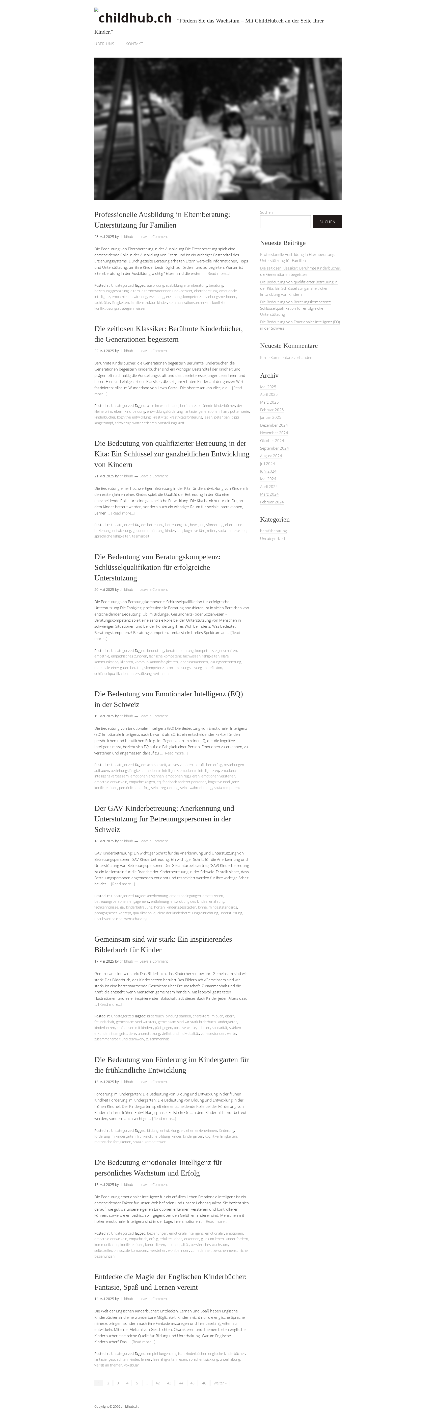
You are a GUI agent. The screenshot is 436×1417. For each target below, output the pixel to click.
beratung (216, 285)
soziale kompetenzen (149, 1141)
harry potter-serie (235, 411)
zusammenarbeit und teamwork (119, 1039)
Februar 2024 (272, 501)
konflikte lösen (105, 787)
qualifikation (142, 913)
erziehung (156, 296)
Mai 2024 (268, 478)
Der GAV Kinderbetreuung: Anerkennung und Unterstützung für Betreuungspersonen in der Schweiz (164, 819)
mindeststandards (223, 907)
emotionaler (214, 1233)
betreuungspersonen (111, 901)
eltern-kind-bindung (129, 411)
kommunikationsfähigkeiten (156, 661)
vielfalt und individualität (180, 1033)
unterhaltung (230, 1359)
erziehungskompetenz (183, 296)
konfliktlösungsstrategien (114, 308)
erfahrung (216, 901)
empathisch (138, 1238)
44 (181, 1383)
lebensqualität (178, 1244)
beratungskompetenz (196, 650)
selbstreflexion (106, 1250)
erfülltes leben (171, 1238)
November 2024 (274, 432)
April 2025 (269, 394)
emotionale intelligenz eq (199, 770)
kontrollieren (155, 1244)
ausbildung (155, 285)
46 (204, 1383)
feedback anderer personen (184, 781)
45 (192, 1383)
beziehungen (157, 1233)
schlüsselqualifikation (111, 673)
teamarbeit (140, 536)
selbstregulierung (164, 787)
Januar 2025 (270, 417)
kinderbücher (104, 417)
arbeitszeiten (213, 895)
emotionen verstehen (218, 776)
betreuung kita (176, 524)
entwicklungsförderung (165, 411)
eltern (135, 290)
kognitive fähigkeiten (200, 530)
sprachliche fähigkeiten (112, 536)
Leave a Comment (154, 236)
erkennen (191, 1238)
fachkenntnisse (106, 907)
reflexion (215, 667)
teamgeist (119, 1033)
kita (179, 530)
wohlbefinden (178, 1250)
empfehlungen (158, 1353)
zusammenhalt (157, 1039)
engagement (139, 901)
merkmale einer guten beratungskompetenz (129, 667)
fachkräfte (102, 302)
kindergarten (193, 1136)
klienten (126, 661)
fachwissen (192, 656)
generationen (209, 411)
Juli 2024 (267, 463)
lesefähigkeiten (165, 1359)
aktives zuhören (180, 764)
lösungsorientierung (225, 661)
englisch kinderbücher (189, 1353)
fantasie (190, 411)
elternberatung (205, 290)
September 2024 (274, 448)
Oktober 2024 (272, 440)
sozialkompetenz (227, 787)
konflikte (219, 302)
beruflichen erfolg (208, 764)
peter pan (222, 417)
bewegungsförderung (206, 524)
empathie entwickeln (110, 781)
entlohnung (160, 901)
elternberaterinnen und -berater (167, 290)
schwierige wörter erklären (136, 423)
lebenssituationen (194, 661)
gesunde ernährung (148, 530)
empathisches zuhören (129, 656)
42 (158, 1383)
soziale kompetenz (134, 1250)
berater (172, 650)
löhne (202, 907)
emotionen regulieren (183, 776)
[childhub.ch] (133, 17)
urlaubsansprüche (108, 918)
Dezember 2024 (274, 425)
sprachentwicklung (203, 1359)
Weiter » (220, 1383)
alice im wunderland (162, 405)
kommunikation (106, 1244)
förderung (226, 1130)
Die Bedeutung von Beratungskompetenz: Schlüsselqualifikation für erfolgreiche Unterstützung (157, 567)
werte (231, 1033)
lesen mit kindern (139, 1027)
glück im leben (212, 1238)
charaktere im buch (208, 1016)
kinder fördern (237, 1238)
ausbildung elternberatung (186, 285)
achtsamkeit (156, 764)
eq (159, 781)
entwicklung (137, 296)
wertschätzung (135, 918)
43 (169, 1383)
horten (159, 907)
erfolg (153, 1238)
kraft (120, 1027)
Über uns (104, 43)
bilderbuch (155, 1016)
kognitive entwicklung (134, 417)
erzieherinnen (206, 1130)
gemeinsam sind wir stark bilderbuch (187, 1021)
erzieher (187, 1130)
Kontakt (134, 43)
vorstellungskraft (171, 423)
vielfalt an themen (108, 1365)
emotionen (234, 1233)
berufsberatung (273, 530)
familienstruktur (143, 302)
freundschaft (104, 1021)
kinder (162, 302)
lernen (146, 1359)
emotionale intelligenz (161, 770)
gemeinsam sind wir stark (136, 1021)
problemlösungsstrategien (186, 667)
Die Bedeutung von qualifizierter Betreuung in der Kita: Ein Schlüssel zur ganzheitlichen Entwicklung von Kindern (172, 454)
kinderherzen (104, 1027)
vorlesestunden (213, 1033)
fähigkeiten (120, 302)
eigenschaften (226, 650)
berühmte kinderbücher (216, 405)
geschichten (118, 1359)
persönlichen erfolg (134, 787)
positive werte (185, 1027)
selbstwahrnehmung (196, 787)
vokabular (131, 1365)
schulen (204, 1027)
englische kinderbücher (226, 1353)
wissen (140, 308)
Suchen (266, 212)
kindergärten (227, 1021)
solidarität (219, 1027)
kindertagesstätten (181, 907)
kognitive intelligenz (223, 781)
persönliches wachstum (209, 1244)
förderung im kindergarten (114, 1136)
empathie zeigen (142, 781)
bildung (152, 1130)
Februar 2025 (272, 409)
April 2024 (269, 486)
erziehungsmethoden (219, 296)
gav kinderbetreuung (136, 907)
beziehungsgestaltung (111, 290)
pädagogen (163, 1027)
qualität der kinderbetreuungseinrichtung (185, 913)
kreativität (160, 417)
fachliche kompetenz (165, 656)
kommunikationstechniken (189, 302)
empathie (119, 296)
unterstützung (140, 673)
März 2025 (269, 402)
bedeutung (155, 650)
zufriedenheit (201, 1250)
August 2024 (271, 455)
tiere (132, 1033)
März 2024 (269, 494)
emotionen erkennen (147, 776)
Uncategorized (122, 285)
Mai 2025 (268, 386)
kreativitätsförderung (186, 417)
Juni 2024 (268, 471)
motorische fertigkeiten (112, 1141)
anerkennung (157, 895)
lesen (208, 417)
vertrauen (161, 673)
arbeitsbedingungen (185, 895)
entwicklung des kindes (189, 901)
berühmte (188, 405)
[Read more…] (218, 273)
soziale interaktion (232, 530)
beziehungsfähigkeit (126, 770)
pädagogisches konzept (112, 913)
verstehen (158, 1250)
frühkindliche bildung (153, 1136)
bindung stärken (178, 1016)
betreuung (155, 524)
